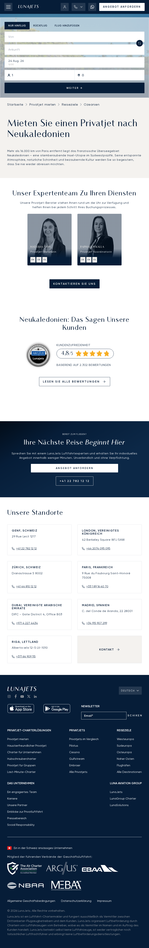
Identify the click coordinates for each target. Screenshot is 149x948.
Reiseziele (70, 104)
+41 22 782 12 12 (75, 481)
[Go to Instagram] (9, 696)
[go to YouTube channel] (22, 696)
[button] (78, 7)
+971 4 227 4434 (27, 623)
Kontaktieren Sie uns (74, 283)
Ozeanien (91, 104)
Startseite (15, 104)
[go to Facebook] (15, 696)
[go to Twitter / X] (29, 696)
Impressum (104, 901)
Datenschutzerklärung (76, 901)
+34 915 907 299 (96, 623)
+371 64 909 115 (26, 656)
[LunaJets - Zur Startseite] (28, 7)
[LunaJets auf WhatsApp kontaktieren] (92, 7)
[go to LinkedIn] (35, 696)
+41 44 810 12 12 (26, 586)
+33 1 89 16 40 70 (97, 586)
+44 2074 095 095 (98, 548)
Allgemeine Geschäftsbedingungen (31, 901)
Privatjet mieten (42, 104)
